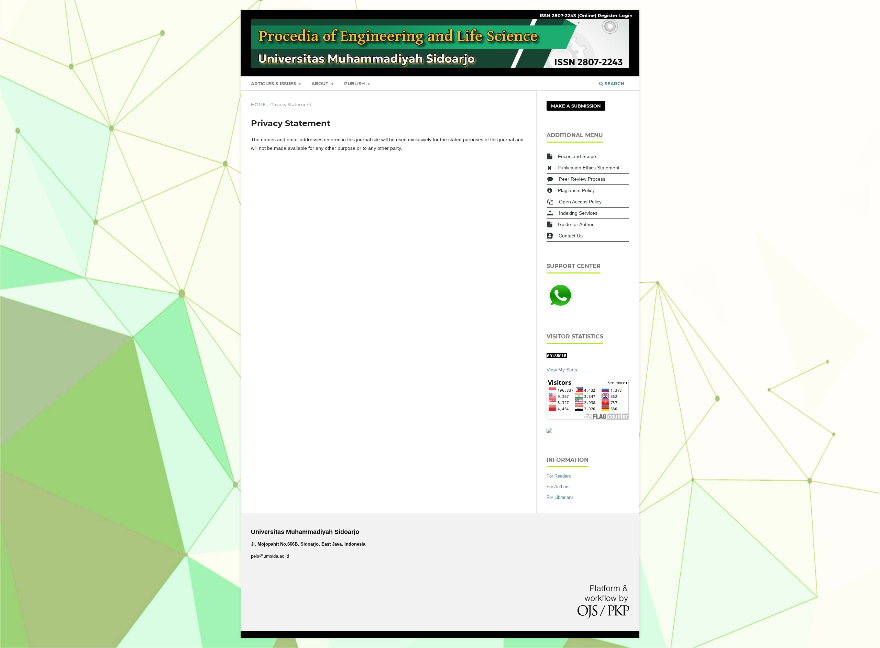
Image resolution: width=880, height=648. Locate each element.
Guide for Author (576, 224)
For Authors (558, 486)
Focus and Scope (577, 156)
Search (614, 83)
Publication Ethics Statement (588, 167)
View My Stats (562, 369)
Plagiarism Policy (576, 190)
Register (608, 15)
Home (258, 104)
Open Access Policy (580, 201)
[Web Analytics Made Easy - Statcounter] (557, 356)
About (320, 83)
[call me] (560, 307)
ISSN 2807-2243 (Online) (568, 15)
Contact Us (571, 235)
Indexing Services (578, 213)
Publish (355, 83)
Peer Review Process (582, 179)
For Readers (559, 476)
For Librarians (560, 497)
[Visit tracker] (549, 431)
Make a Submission (576, 106)
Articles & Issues (274, 83)
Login (625, 15)
